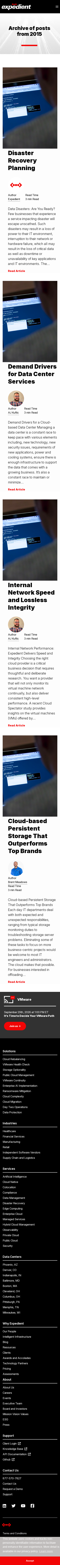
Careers (7, 1392)
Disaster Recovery (14, 1203)
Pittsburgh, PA (11, 1302)
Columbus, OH (11, 1296)
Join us (15, 1026)
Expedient (14, 199)
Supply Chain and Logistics (19, 1157)
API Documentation (15, 1454)
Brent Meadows (17, 882)
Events (7, 1398)
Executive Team (12, 1403)
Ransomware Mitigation (17, 1091)
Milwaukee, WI (11, 1312)
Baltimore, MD (11, 1280)
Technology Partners (15, 1363)
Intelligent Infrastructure (17, 1336)
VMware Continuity (14, 1080)
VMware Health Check (16, 1064)
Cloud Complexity (13, 1096)
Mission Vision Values (15, 1414)
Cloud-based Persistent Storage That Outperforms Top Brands (27, 836)
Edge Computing (12, 1208)
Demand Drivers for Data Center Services (32, 374)
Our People (9, 1331)
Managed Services (14, 1219)
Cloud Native (10, 1182)
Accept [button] (30, 1560)
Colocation (9, 1187)
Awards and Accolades (17, 1358)
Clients (7, 1352)
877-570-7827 (12, 1478)
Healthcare (9, 1131)
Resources (9, 1347)
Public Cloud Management (18, 1075)
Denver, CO (9, 1270)
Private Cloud (11, 1235)
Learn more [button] (46, 1551)
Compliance (10, 1192)
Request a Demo (13, 1489)
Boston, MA (10, 1286)
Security (8, 1245)
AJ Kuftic (13, 412)
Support (7, 1494)
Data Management (14, 1198)
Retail (6, 1147)
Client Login (10, 1443)
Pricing (7, 1368)
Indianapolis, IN (12, 1275)
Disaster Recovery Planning (22, 160)
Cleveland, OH (11, 1291)
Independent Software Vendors (21, 1152)
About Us (8, 1387)
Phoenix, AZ (10, 1264)
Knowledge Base (13, 1449)
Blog (5, 1342)
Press (6, 1424)
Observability (10, 1229)
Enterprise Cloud (12, 1214)
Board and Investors (15, 1408)
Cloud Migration (12, 1101)
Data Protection (12, 1112)
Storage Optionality (14, 1069)
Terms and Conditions (15, 1533)
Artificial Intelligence (15, 1176)
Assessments (11, 1374)
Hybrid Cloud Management (19, 1224)
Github (7, 1459)
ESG (5, 1419)
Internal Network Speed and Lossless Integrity (31, 596)
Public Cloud (10, 1240)
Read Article (16, 271)
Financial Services (13, 1136)
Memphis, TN (11, 1307)
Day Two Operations (15, 1107)
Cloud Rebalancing (14, 1059)
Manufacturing (11, 1141)
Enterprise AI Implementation (20, 1085)
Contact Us (9, 1483)
